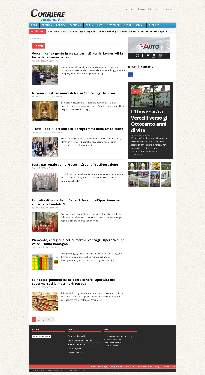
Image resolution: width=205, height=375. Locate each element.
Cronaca (47, 25)
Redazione (129, 366)
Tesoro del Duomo (76, 344)
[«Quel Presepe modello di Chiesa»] (144, 168)
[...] (101, 73)
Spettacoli (113, 25)
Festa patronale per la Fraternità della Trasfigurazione (75, 164)
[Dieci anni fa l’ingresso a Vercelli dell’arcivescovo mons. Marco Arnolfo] (133, 168)
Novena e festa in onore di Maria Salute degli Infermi (73, 93)
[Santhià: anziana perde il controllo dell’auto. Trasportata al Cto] (133, 185)
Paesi (100, 25)
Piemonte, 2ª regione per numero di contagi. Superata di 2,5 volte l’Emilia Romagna (78, 242)
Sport (127, 25)
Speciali (140, 25)
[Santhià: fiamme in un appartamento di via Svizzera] (155, 185)
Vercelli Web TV (75, 352)
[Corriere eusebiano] (102, 15)
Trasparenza (116, 366)
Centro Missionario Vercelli (80, 340)
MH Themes (80, 370)
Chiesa (89, 25)
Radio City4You (74, 348)
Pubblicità (167, 9)
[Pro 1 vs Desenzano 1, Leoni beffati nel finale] (166, 168)
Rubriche (154, 25)
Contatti (157, 9)
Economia (75, 25)
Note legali (103, 366)
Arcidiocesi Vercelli (76, 336)
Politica (61, 25)
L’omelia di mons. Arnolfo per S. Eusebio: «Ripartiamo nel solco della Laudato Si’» (76, 202)
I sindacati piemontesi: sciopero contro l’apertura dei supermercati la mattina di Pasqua (73, 282)
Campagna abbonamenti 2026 (139, 9)
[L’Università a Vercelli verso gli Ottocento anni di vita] (150, 105)
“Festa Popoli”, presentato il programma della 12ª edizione (77, 129)
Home (34, 25)
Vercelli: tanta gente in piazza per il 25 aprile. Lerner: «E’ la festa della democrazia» (77, 55)
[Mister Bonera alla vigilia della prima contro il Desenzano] (144, 177)
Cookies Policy (168, 366)
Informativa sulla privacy (148, 366)
